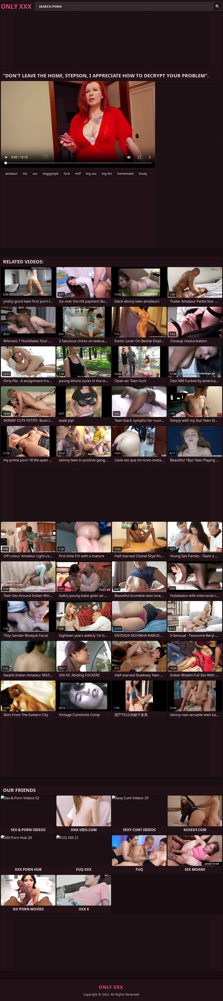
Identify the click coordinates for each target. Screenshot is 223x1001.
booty (143, 173)
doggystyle (51, 173)
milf (78, 173)
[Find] (217, 6)
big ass (91, 173)
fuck (67, 173)
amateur (11, 173)
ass (35, 173)
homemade (125, 173)
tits (25, 173)
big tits (107, 173)
